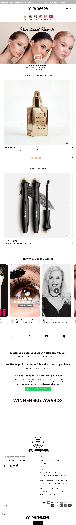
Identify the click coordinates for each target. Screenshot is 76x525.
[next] (68, 113)
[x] (8, 465)
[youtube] (14, 466)
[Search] (9, 8)
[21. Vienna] (36, 158)
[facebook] (5, 465)
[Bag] (71, 8)
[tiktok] (17, 465)
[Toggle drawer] (5, 8)
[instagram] (11, 465)
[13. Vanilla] (32, 158)
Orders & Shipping (48, 472)
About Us (43, 466)
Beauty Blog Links (48, 494)
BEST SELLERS (38, 168)
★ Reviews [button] (38, 523)
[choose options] (67, 143)
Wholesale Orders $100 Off (52, 488)
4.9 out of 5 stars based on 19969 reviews (38, 68)
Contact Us (44, 463)
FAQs (41, 469)
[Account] (63, 8)
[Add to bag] (67, 236)
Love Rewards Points (49, 460)
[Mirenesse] (38, 8)
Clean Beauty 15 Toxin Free (52, 491)
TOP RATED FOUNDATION (38, 75)
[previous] (7, 113)
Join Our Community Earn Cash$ (54, 480)
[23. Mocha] (40, 158)
